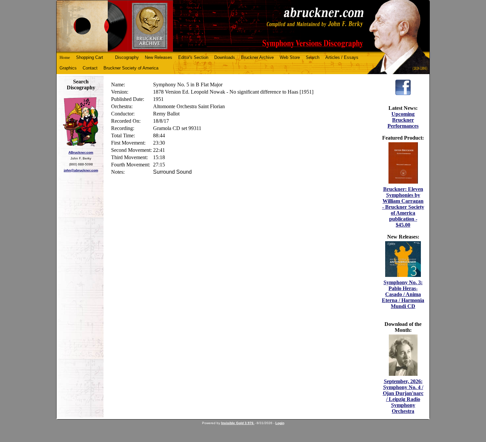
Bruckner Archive (257, 57)
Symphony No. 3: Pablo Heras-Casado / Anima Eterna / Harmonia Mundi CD (403, 294)
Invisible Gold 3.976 (238, 423)
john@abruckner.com (81, 170)
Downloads (224, 57)
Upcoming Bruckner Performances (403, 120)
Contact (90, 68)
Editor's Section (193, 57)
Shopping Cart (89, 57)
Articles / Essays (341, 57)
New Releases (158, 57)
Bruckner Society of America (130, 68)
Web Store (290, 57)
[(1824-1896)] (243, 26)
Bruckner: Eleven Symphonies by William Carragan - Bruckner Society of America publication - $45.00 (403, 207)
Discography (127, 57)
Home (65, 57)
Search (312, 57)
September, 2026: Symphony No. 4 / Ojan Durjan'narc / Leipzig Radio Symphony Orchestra (403, 396)
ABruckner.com (80, 152)
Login (279, 423)
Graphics (68, 68)
